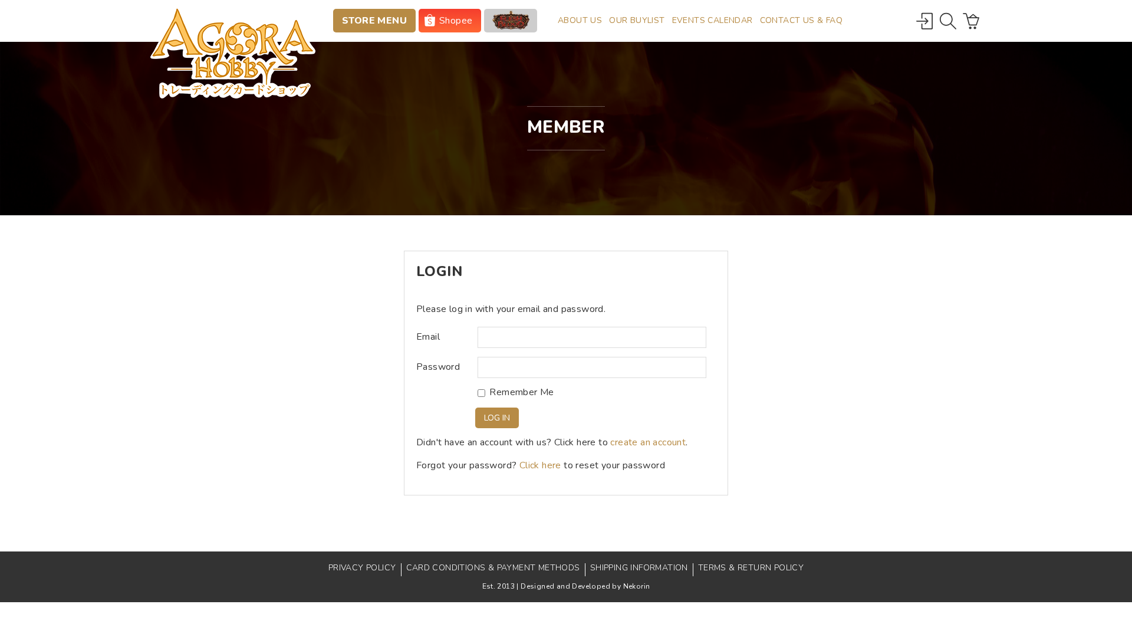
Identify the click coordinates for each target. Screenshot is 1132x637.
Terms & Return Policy (751, 567)
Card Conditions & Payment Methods (493, 567)
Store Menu (374, 20)
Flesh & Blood (510, 20)
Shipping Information (639, 567)
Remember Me (521, 392)
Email (428, 337)
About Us (580, 20)
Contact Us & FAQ (801, 20)
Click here (540, 465)
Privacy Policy (362, 567)
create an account (648, 442)
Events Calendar (712, 20)
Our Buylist (636, 20)
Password (438, 367)
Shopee (455, 20)
